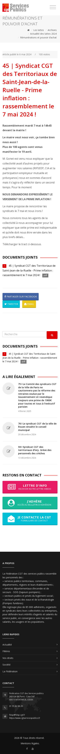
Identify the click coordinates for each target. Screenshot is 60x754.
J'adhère (34, 502)
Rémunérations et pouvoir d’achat (38, 37)
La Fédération (10, 671)
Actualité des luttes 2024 (43, 33)
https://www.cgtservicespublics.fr (24, 718)
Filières (6, 651)
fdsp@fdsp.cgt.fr (17, 714)
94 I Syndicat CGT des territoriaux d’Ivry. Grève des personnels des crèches (34, 450)
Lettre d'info (34, 487)
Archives (52, 30)
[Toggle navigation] (53, 7)
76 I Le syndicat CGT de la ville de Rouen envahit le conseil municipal (37, 427)
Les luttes (38, 30)
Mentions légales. (30, 743)
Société (6, 664)
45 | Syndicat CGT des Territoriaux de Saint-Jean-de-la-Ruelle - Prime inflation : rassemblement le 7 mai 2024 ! (29, 270)
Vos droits (7, 658)
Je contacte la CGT (34, 518)
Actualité (7, 644)
